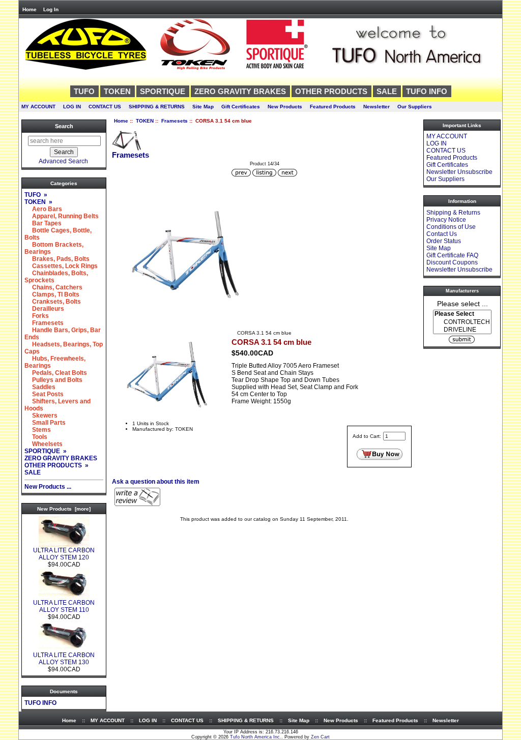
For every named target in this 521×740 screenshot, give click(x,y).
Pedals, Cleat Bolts (55, 372)
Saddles (39, 387)
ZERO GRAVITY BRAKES (240, 91)
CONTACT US (105, 106)
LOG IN (72, 106)
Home (29, 9)
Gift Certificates (240, 106)
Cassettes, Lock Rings (61, 266)
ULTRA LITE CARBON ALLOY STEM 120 (64, 554)
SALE (387, 91)
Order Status (443, 241)
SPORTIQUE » (45, 451)
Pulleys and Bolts (53, 379)
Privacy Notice (446, 219)
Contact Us (441, 234)
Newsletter (376, 106)
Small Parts (45, 422)
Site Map (203, 106)
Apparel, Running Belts (61, 216)
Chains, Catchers (53, 287)
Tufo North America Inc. (255, 736)
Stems (37, 429)
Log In (51, 9)
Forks (36, 315)
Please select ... (462, 303)
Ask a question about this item (155, 481)
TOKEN (145, 121)
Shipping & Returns (453, 212)
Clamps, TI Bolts (51, 294)
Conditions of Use (451, 226)
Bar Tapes (43, 223)
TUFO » (35, 194)
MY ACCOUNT (38, 106)
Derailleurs (44, 308)
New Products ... (47, 486)
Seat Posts (44, 394)
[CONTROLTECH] (462, 322)
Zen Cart (320, 736)
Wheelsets (43, 444)
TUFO (84, 91)
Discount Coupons (452, 262)
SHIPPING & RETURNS (157, 106)
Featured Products (333, 106)
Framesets (174, 121)
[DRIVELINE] (462, 330)
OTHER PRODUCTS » (56, 465)
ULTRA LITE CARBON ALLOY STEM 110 (64, 606)
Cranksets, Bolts (52, 301)
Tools (35, 436)
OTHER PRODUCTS (331, 91)
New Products (285, 106)
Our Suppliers (414, 106)
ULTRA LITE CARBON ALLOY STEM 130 (64, 659)
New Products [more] (64, 509)
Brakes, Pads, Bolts (57, 258)
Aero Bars (43, 209)
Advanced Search (63, 161)
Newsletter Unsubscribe (459, 171)
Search (64, 126)
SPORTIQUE (162, 91)
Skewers (40, 415)
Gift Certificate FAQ (452, 255)
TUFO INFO (426, 91)
